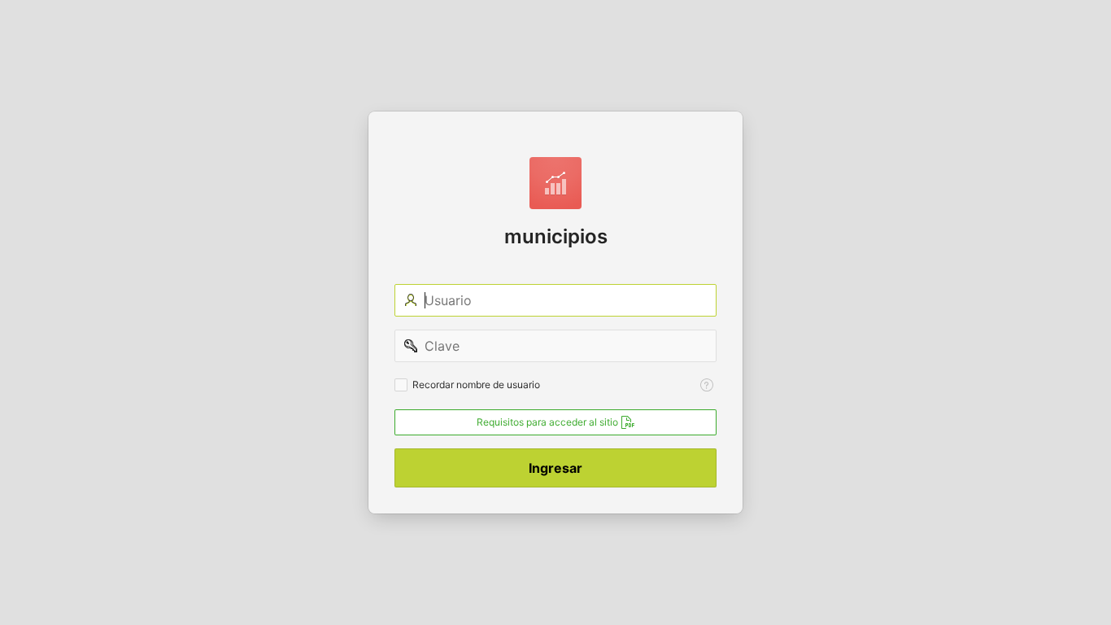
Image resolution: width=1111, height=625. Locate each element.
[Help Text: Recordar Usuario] (707, 385)
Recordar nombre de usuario (476, 384)
